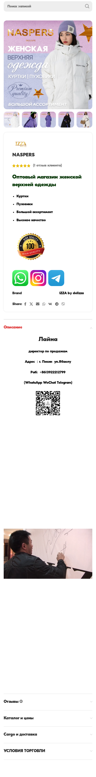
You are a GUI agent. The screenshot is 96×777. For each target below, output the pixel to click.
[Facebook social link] (25, 304)
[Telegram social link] (57, 304)
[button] (9, 65)
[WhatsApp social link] (44, 304)
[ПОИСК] (87, 6)
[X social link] (31, 304)
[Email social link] (37, 304)
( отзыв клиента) (47, 165)
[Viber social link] (63, 304)
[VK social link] (50, 304)
